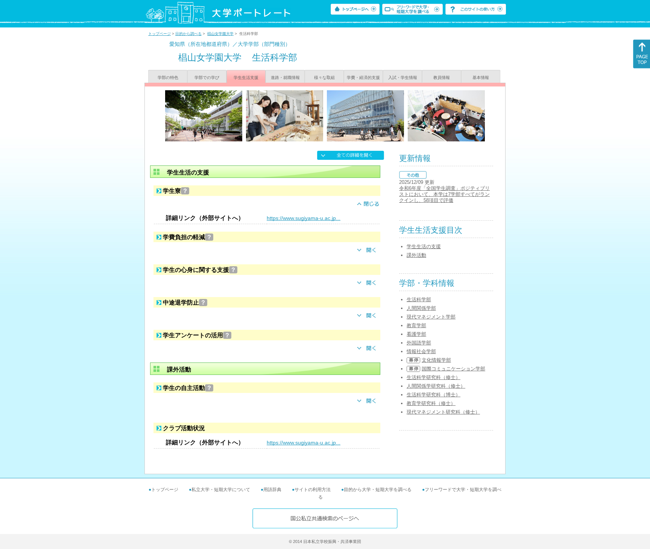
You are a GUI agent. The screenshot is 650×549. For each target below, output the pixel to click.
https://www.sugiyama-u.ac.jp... (303, 218)
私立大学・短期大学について (220, 489)
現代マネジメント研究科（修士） (443, 412)
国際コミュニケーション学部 (453, 369)
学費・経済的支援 (363, 77)
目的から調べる (188, 34)
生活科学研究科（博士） (433, 394)
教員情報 (441, 77)
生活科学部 (419, 299)
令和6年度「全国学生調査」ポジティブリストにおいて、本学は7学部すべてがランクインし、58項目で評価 (444, 194)
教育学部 (416, 325)
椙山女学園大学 (220, 34)
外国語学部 (419, 343)
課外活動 (416, 255)
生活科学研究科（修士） (433, 377)
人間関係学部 (421, 308)
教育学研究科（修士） (431, 403)
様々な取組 (324, 77)
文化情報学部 (436, 360)
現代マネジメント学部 (431, 317)
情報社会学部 (421, 351)
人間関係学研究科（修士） (436, 386)
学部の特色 (168, 77)
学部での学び (206, 77)
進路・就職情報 (285, 77)
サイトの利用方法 (313, 489)
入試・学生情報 (402, 77)
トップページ (159, 34)
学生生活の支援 (424, 246)
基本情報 (480, 77)
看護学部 (416, 334)
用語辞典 (272, 489)
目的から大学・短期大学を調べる (378, 489)
